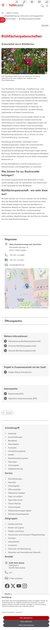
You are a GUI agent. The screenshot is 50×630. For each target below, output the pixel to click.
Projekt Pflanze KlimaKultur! (20, 372)
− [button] (8, 275)
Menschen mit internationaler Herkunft (24, 552)
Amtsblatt (12, 433)
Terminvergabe (14, 507)
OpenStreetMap (36, 308)
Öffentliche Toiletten (16, 493)
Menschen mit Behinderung (19, 549)
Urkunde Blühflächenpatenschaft (22, 350)
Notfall (11, 454)
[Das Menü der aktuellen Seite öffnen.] (47, 5)
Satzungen (12, 462)
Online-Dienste (14, 503)
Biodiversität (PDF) (16, 393)
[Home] (2, 12)
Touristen (12, 538)
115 (10, 572)
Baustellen (12, 440)
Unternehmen (13, 541)
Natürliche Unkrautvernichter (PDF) (23, 398)
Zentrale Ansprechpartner (18, 514)
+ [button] (8, 271)
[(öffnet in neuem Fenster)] (47, 2)
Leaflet (21, 308)
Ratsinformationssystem (18, 458)
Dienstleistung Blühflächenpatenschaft (25, 341)
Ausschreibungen (15, 437)
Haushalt (12, 482)
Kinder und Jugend (16, 527)
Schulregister (13, 465)
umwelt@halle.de (16, 265)
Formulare (12, 448)
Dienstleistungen (15, 479)
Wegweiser (11, 239)
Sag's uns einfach (15, 496)
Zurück (9, 413)
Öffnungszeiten (13, 320)
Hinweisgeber (14, 486)
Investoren (12, 545)
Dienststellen (13, 444)
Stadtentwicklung (15, 469)
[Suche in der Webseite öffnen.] (43, 5)
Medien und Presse (16, 531)
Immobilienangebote (17, 451)
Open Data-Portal (15, 500)
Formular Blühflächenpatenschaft (22, 346)
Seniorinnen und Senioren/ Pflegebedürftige (26, 535)
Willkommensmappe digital (19, 510)
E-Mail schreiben (16, 578)
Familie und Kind (15, 524)
